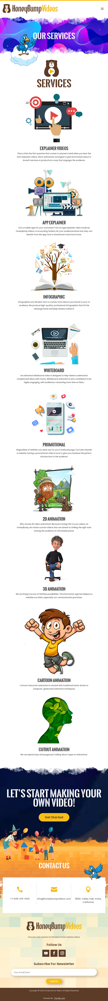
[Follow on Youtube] (45, 953)
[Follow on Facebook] (54, 953)
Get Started (54, 817)
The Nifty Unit (59, 998)
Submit (54, 981)
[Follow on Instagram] (62, 953)
